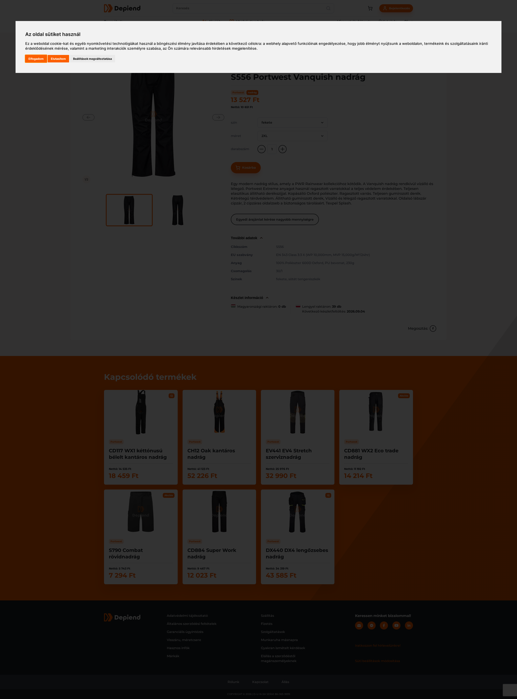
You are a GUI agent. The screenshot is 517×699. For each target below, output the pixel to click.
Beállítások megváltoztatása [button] (92, 58)
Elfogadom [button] (36, 58)
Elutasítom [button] (58, 58)
